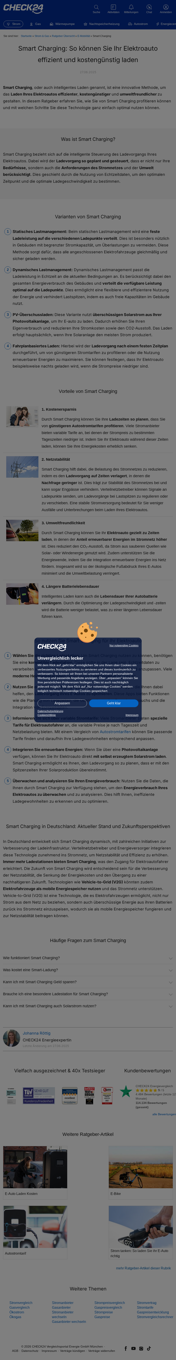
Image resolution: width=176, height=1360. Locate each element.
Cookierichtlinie (47, 715)
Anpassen (62, 703)
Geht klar (114, 703)
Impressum (132, 715)
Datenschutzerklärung (50, 711)
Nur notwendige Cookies (123, 645)
